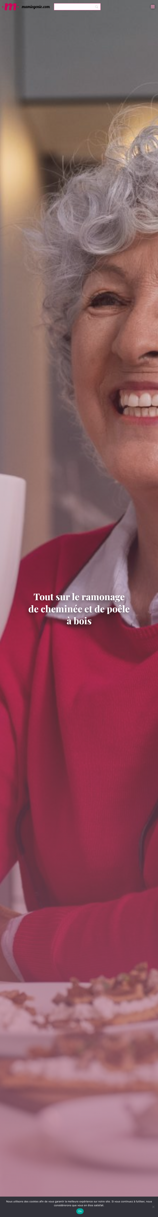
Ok (80, 1211)
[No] (153, 1207)
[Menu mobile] (153, 6)
